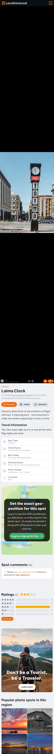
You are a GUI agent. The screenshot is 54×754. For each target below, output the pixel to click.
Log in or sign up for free (25, 536)
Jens (6, 380)
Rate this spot (7, 619)
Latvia (5, 386)
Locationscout (14, 3)
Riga (10, 479)
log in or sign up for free (21, 395)
